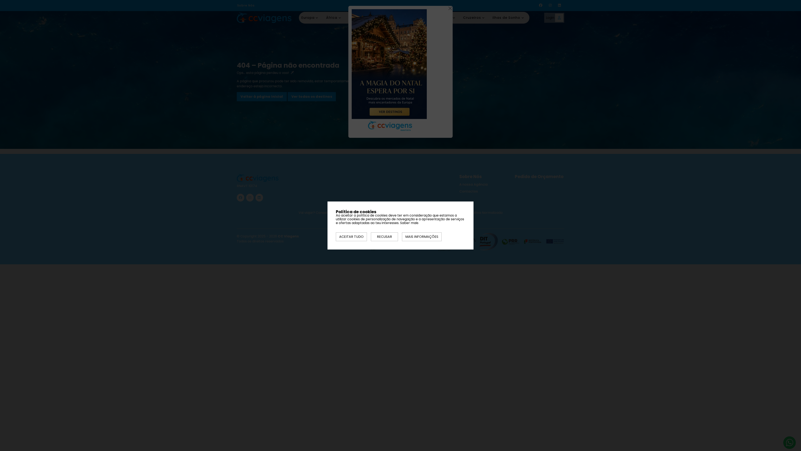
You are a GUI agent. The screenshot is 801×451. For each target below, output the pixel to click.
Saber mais (409, 222)
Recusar (384, 236)
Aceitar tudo (351, 236)
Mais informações (421, 236)
